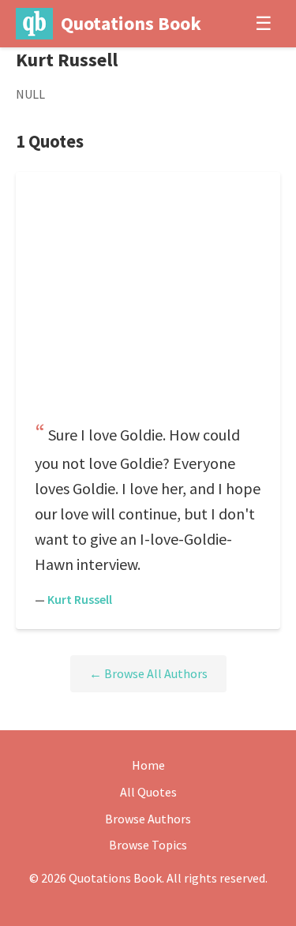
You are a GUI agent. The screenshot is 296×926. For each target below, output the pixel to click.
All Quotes (148, 792)
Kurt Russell (79, 599)
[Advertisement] (148, 302)
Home (148, 765)
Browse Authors (148, 819)
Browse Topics (148, 845)
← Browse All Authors (148, 673)
